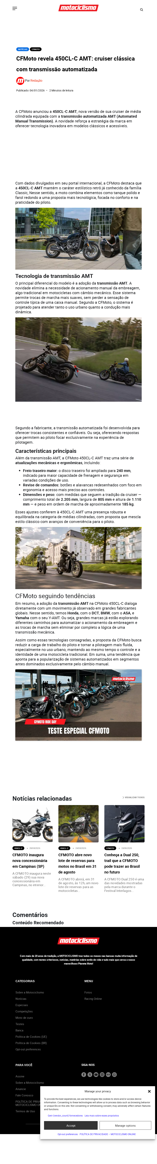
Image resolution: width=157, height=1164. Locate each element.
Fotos (88, 992)
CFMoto (36, 49)
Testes (20, 1024)
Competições (24, 1011)
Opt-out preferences (68, 1134)
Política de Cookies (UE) (31, 1036)
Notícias (22, 49)
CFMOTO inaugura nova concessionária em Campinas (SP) (29, 860)
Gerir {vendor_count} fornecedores (65, 1115)
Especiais (22, 1005)
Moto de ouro (24, 1018)
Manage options (125, 1125)
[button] (149, 1091)
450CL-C (18, 848)
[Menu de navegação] (14, 9)
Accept (70, 1125)
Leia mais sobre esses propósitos (102, 1115)
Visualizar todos (134, 797)
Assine (20, 1076)
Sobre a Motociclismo (30, 992)
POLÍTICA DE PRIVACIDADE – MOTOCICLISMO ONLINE (108, 1134)
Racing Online (93, 999)
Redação (36, 80)
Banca (19, 1030)
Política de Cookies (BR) (31, 1043)
